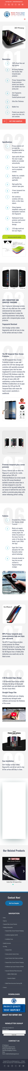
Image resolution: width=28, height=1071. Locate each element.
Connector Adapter (11, 978)
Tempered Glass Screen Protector (10, 924)
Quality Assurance (7, 943)
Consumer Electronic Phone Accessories (13, 971)
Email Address (5, 1029)
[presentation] (4, 871)
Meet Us (5, 921)
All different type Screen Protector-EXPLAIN (14, 966)
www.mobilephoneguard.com (14, 1061)
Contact (5, 987)
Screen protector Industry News (12, 954)
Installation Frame (9, 939)
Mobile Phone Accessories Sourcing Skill (13, 983)
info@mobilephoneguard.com (18, 1)
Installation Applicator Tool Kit (11, 935)
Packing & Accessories (8, 927)
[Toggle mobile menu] (25, 19)
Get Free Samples (14, 903)
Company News (8, 950)
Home (4, 917)
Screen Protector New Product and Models (14, 958)
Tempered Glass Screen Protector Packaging (14, 931)
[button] (7, 884)
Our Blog (5, 946)
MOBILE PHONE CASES (12, 974)
